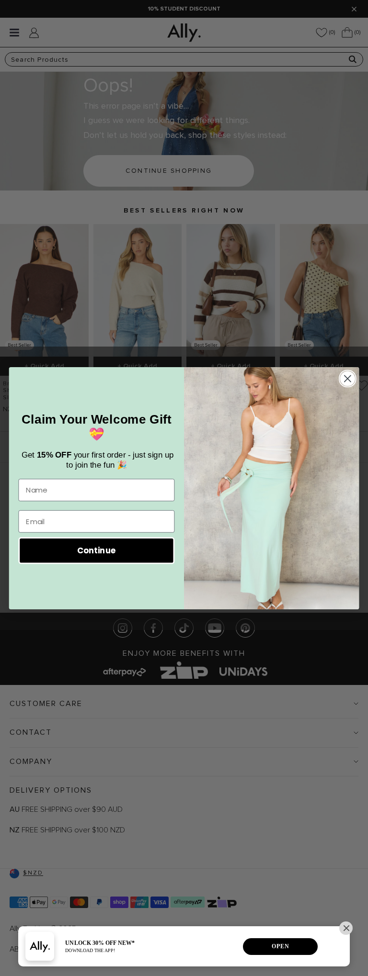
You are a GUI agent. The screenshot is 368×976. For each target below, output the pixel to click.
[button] (346, 928)
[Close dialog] (348, 378)
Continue (96, 550)
